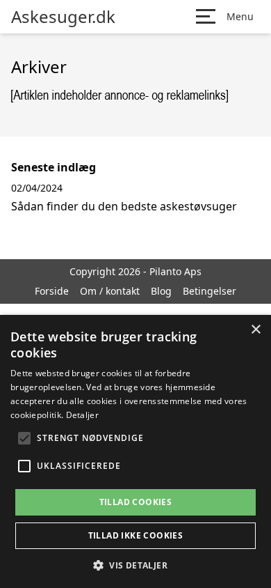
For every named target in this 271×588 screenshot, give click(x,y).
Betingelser (209, 290)
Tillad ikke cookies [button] (135, 535)
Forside (52, 290)
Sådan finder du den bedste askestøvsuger (124, 206)
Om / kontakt (110, 290)
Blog (161, 290)
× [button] (255, 330)
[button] (135, 565)
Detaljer (82, 415)
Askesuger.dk (63, 17)
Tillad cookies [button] (135, 502)
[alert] (135, 451)
